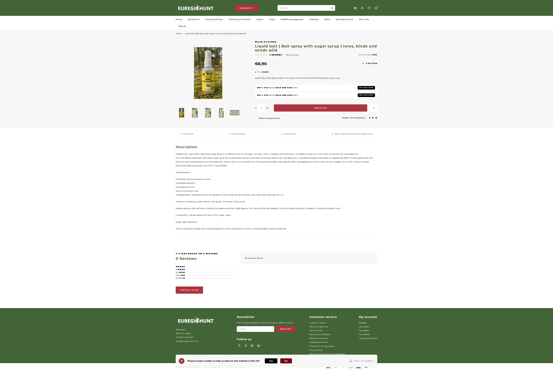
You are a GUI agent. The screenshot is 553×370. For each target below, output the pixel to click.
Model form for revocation (322, 346)
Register (363, 323)
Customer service (317, 323)
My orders (364, 326)
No (286, 361)
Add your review (292, 55)
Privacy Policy (315, 350)
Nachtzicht (194, 19)
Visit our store (316, 330)
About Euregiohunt (318, 326)
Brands (182, 26)
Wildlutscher (265, 42)
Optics (259, 19)
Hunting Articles (214, 19)
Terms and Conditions (319, 334)
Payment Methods (318, 338)
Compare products (368, 338)
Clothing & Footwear (239, 19)
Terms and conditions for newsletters (327, 354)
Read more (334, 78)
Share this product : (354, 118)
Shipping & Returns (318, 342)
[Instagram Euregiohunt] (245, 345)
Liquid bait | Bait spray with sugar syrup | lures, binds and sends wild (215, 33)
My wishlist (364, 334)
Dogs (272, 19)
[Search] (332, 8)
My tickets (364, 330)
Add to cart (320, 108)
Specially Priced (344, 19)
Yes (271, 361)
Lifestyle (313, 19)
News (327, 19)
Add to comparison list (269, 118)
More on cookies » (364, 361)
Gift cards (364, 19)
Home (179, 19)
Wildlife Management (292, 19)
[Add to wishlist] (373, 108)
